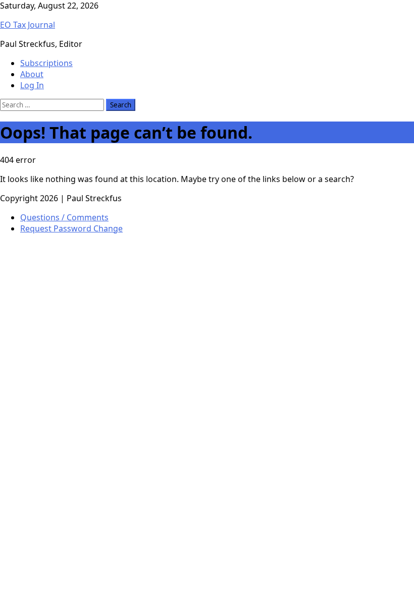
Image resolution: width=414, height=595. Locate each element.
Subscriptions (46, 63)
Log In (32, 85)
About (31, 74)
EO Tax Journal (27, 24)
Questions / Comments (64, 217)
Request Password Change (71, 228)
